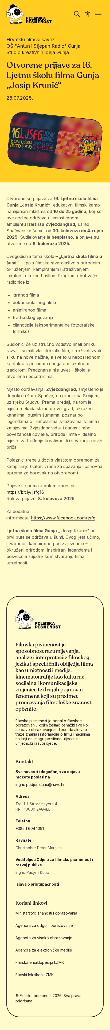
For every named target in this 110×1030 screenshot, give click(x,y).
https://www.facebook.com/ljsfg (63, 517)
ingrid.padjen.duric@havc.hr (40, 784)
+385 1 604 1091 (29, 828)
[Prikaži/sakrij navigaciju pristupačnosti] (87, 14)
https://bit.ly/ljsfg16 (25, 492)
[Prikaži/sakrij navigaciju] (77, 14)
